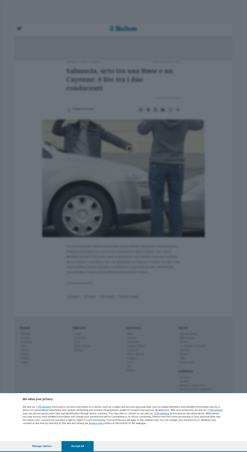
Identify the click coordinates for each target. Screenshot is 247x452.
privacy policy (96, 423)
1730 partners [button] (43, 406)
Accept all (77, 446)
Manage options (42, 446)
